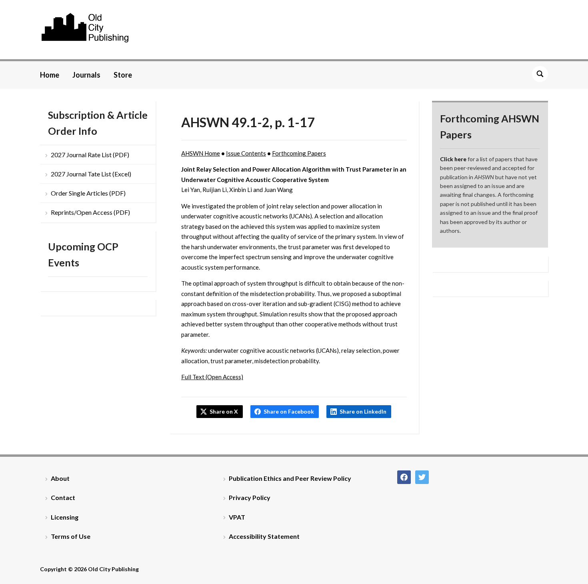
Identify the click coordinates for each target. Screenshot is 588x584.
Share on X (224, 411)
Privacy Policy (249, 497)
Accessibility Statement (264, 536)
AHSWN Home (200, 153)
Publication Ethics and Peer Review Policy (290, 478)
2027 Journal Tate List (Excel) (91, 174)
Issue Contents (246, 153)
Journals (86, 74)
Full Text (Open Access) (212, 376)
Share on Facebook (289, 411)
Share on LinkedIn (363, 411)
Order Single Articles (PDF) (88, 193)
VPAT (237, 517)
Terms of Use (70, 536)
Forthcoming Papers (299, 153)
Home (49, 74)
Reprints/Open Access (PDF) (90, 212)
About (60, 478)
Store (123, 74)
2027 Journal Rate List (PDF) (90, 154)
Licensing (64, 517)
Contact (63, 497)
